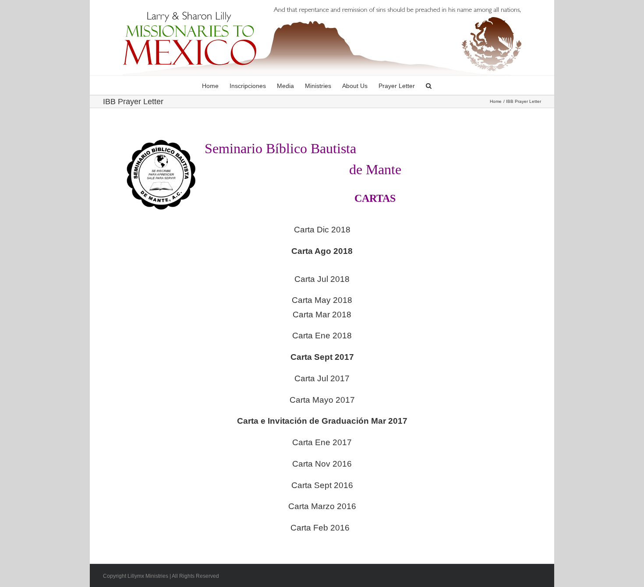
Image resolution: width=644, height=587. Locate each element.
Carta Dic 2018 (322, 229)
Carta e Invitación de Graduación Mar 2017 (322, 420)
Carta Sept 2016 (322, 485)
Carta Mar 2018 (322, 314)
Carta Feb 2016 (320, 527)
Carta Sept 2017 (322, 357)
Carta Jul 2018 (322, 279)
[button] (429, 85)
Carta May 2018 (322, 300)
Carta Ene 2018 (322, 335)
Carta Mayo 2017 (322, 399)
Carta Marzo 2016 (322, 506)
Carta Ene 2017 (322, 442)
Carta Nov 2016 (322, 463)
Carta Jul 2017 (322, 378)
